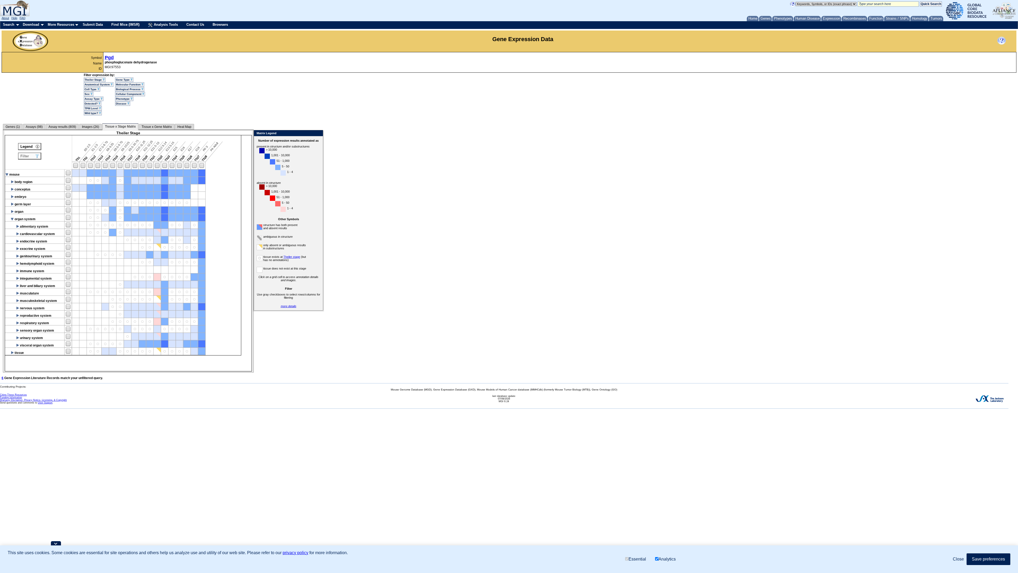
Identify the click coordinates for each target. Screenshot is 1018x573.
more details (288, 306)
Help (14, 18)
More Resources (61, 25)
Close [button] (958, 559)
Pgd (109, 57)
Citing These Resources (13, 394)
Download (31, 25)
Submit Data (93, 25)
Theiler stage (291, 256)
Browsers (220, 25)
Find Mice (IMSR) (125, 25)
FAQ (22, 18)
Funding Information (11, 397)
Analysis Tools (165, 25)
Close (318, 134)
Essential (637, 559)
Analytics (667, 559)
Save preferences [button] (988, 559)
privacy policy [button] (295, 552)
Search (8, 25)
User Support (45, 402)
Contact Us (195, 25)
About (5, 18)
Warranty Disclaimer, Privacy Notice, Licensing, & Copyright (33, 400)
